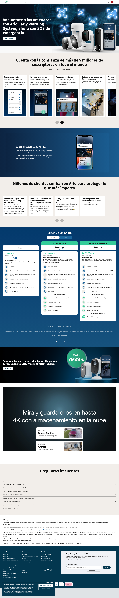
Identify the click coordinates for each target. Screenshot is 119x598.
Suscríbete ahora (9, 38)
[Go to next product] (62, 122)
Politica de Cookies (14, 594)
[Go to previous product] (57, 122)
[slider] (53, 449)
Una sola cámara (9, 257)
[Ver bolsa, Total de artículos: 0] (109, 2)
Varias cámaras (21, 257)
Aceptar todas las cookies (45, 585)
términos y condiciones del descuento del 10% (93, 571)
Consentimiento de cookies (47, 564)
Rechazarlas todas (46, 588)
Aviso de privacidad (92, 570)
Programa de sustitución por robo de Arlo (49, 530)
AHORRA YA (8, 368)
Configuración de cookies (45, 592)
